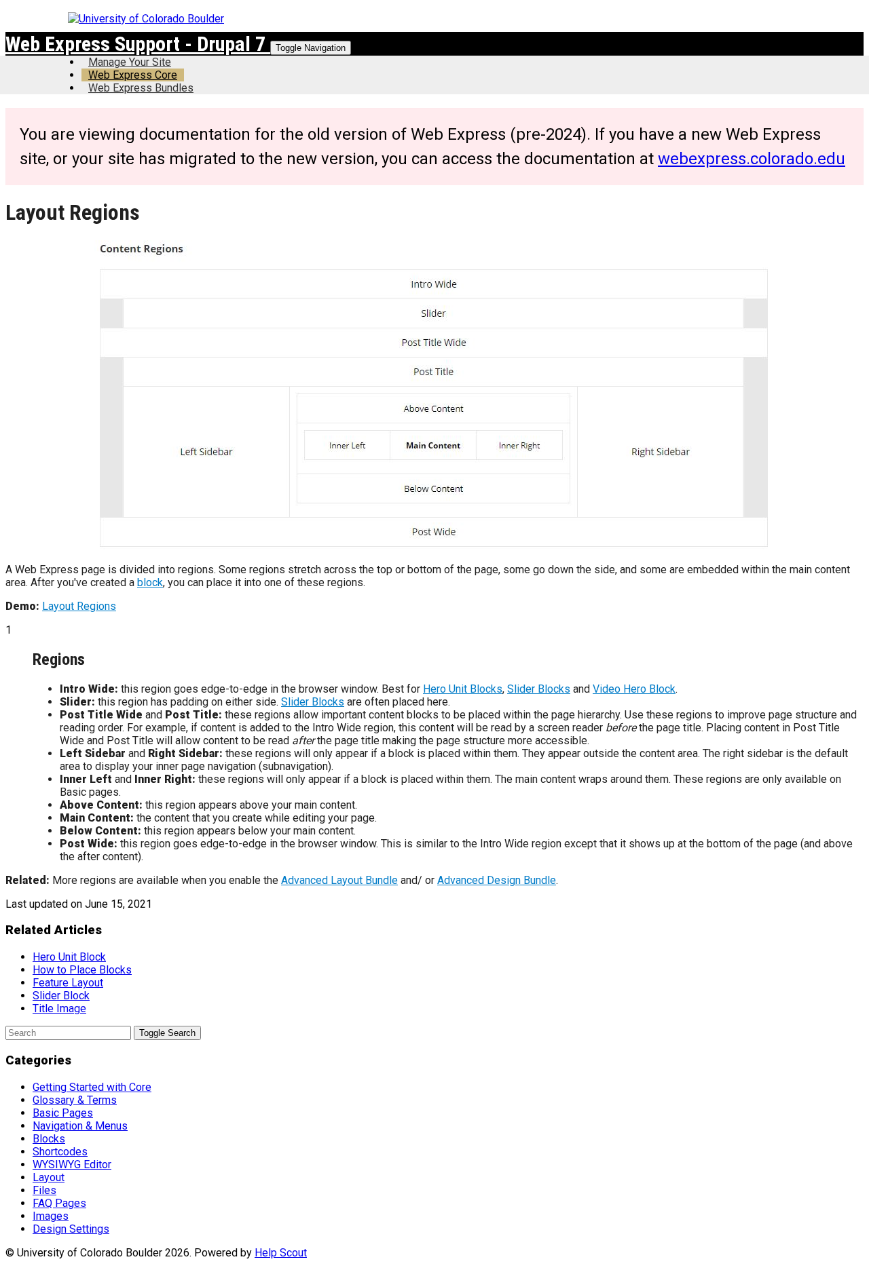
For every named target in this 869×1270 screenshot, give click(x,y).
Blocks (49, 1138)
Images (51, 1216)
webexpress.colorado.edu (751, 158)
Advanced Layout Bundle (339, 880)
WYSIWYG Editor (72, 1164)
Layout (48, 1177)
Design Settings (71, 1229)
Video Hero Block (634, 688)
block (150, 582)
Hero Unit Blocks (462, 688)
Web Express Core (132, 75)
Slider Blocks (538, 688)
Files (44, 1190)
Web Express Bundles (140, 87)
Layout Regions (79, 606)
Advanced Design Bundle (496, 880)
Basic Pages (63, 1113)
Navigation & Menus (80, 1125)
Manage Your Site (129, 62)
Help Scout (281, 1252)
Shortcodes (60, 1151)
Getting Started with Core (92, 1087)
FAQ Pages (59, 1203)
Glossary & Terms (75, 1100)
